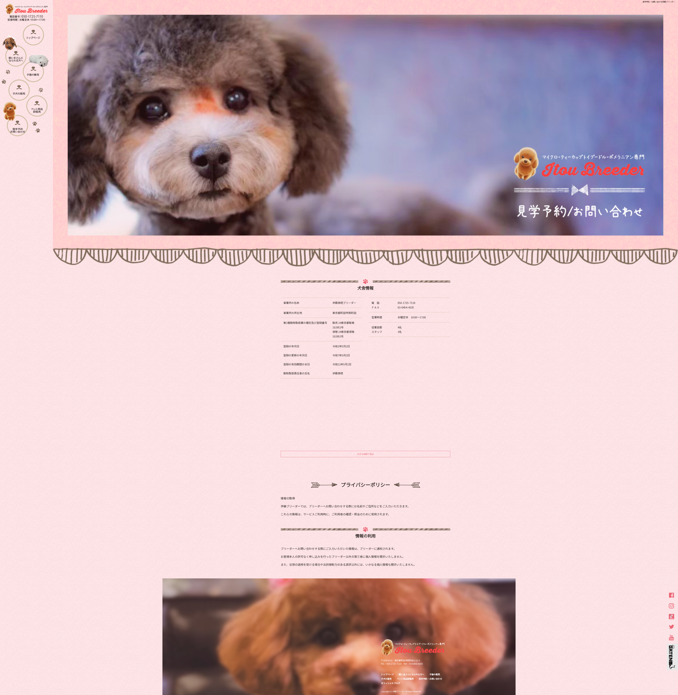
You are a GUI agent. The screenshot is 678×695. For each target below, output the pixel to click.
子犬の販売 (19, 93)
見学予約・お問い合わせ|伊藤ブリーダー (659, 1)
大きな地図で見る (365, 453)
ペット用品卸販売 (37, 110)
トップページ (33, 37)
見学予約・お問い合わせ (18, 130)
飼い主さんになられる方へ (16, 59)
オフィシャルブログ (390, 683)
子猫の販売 (33, 74)
